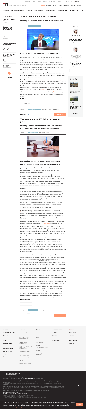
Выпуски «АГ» (28, 1)
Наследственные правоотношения (23, 343)
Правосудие (29, 10)
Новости (43, 5)
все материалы (76, 113)
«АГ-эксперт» (22, 329)
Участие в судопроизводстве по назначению (50, 25)
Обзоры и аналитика (57, 329)
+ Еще (77, 10)
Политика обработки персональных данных (11, 392)
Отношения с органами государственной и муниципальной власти (24, 338)
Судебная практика (50, 10)
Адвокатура (6, 10)
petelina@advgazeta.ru (28, 378)
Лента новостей (7, 16)
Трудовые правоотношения (25, 351)
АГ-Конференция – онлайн (42, 347)
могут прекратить (59, 80)
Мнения (54, 5)
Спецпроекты (66, 5)
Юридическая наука (7, 351)
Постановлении (24, 212)
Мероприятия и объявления (59, 337)
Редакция (45, 1)
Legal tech (5, 340)
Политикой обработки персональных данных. (20, 407)
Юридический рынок (62, 10)
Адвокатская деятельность (17, 10)
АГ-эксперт (38, 350)
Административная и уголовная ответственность (25, 366)
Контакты (39, 1)
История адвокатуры (8, 345)
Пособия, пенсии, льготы (25, 363)
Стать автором (39, 342)
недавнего (60, 198)
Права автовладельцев (24, 332)
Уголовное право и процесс (43, 132)
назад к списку (27, 103)
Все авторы (60, 1)
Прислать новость (60, 114)
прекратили (56, 91)
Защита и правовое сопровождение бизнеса (24, 354)
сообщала (28, 167)
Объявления (73, 5)
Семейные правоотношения (25, 334)
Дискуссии (48, 5)
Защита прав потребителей (25, 357)
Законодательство (38, 10)
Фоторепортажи (56, 340)
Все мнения (76, 70)
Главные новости (40, 332)
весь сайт (79, 5)
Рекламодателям (52, 1)
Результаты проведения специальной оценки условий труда (15, 393)
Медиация (72, 10)
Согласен (80, 404)
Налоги (21, 360)
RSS (71, 1)
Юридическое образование (9, 354)
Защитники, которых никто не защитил (42, 353)
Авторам (34, 1)
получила (43, 89)
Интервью (60, 5)
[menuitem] (6, 10)
